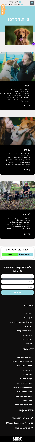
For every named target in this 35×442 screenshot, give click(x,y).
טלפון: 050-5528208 (21, 418)
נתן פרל (26, 85)
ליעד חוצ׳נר (25, 214)
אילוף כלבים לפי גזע (24, 357)
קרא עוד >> (26, 105)
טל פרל (27, 150)
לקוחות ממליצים (26, 379)
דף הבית (29, 313)
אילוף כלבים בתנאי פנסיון (22, 387)
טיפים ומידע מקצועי (24, 331)
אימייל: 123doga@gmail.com (18, 423)
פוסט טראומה (27, 400)
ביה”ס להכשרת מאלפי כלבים (21, 322)
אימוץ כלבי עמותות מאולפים (21, 361)
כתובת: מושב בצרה (22, 428)
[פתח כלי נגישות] (33, 43)
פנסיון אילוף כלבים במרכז (22, 396)
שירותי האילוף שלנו (24, 366)
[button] (32, 3)
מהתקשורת (27, 335)
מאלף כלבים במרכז (24, 383)
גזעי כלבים (28, 318)
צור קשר (29, 344)
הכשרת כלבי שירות (24, 392)
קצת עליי (28, 326)
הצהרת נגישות (26, 339)
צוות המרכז (27, 374)
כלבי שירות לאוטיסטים (23, 405)
